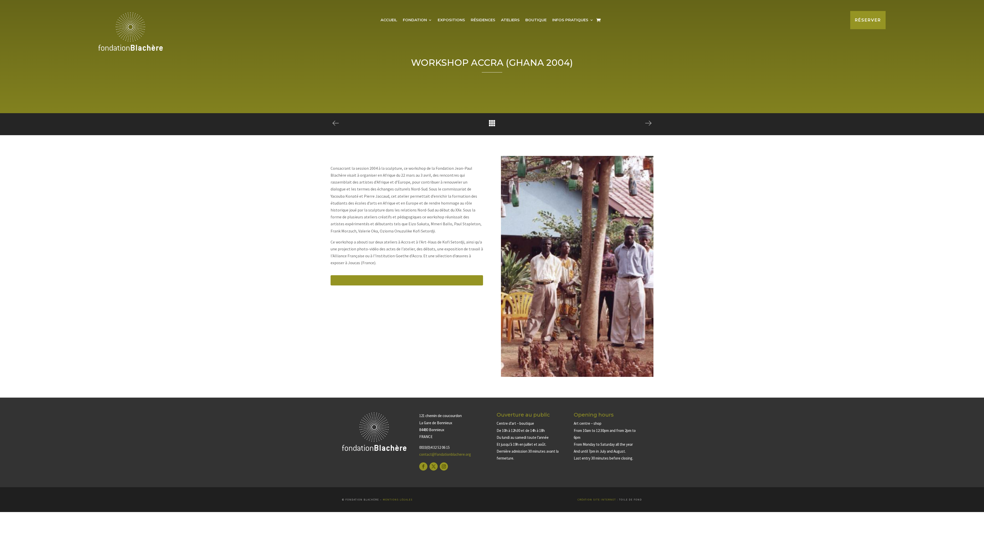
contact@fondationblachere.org (445, 454)
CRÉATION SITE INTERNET (597, 499)
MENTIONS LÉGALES (398, 499)
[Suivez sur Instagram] (444, 466)
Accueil (389, 20)
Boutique (536, 20)
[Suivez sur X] (433, 466)
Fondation (415, 20)
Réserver (868, 20)
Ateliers (510, 20)
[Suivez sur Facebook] (423, 466)
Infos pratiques (570, 20)
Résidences (483, 20)
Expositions (451, 20)
